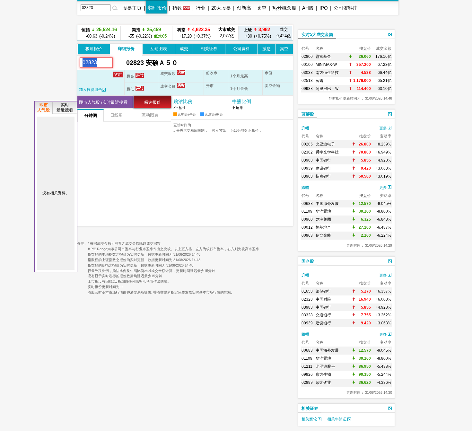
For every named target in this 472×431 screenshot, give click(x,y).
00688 (307, 203)
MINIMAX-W (326, 64)
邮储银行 (323, 291)
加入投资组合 (90, 89)
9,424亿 (283, 32)
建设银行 (323, 168)
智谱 (319, 80)
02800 (307, 56)
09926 (307, 374)
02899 (307, 382)
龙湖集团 (323, 219)
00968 (307, 235)
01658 (307, 291)
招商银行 (323, 176)
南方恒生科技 (327, 72)
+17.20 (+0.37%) (194, 26)
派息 (266, 48)
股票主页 (132, 8)
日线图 (116, 115)
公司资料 (241, 48)
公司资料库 (346, 8)
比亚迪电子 (325, 144)
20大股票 (221, 8)
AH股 (308, 8)
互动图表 (158, 48)
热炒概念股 (284, 8)
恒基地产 (323, 227)
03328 (307, 315)
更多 (383, 128)
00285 (307, 144)
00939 (307, 168)
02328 (307, 299)
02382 (307, 152)
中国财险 (323, 299)
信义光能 (323, 235)
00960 (307, 219)
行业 (200, 8)
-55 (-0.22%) (147, 33)
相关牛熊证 (337, 419)
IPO (323, 8)
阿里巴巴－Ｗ (327, 88)
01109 (307, 211)
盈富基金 (323, 56)
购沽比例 (183, 101)
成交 (184, 48)
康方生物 (323, 374)
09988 (307, 88)
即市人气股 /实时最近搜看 (103, 102)
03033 (307, 72)
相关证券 (209, 48)
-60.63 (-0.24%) (99, 33)
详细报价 (126, 48)
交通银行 (323, 315)
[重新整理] (119, 62)
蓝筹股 (308, 114)
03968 (307, 176)
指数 (177, 8)
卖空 (262, 8)
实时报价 (157, 8)
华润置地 (323, 211)
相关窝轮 (310, 419)
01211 (307, 366)
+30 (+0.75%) (257, 33)
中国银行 (323, 160)
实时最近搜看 (65, 107)
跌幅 (305, 187)
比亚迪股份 (325, 366)
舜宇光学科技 (327, 152)
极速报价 (93, 48)
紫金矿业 (323, 382)
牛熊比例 (241, 101)
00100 (307, 64)
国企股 (308, 261)
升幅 (305, 128)
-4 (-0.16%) (193, 39)
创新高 (244, 8)
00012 (307, 227)
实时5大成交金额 (317, 34)
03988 (307, 160)
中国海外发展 (327, 203)
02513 (307, 80)
